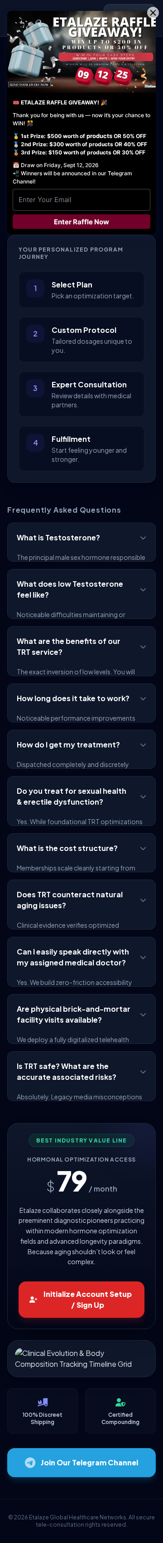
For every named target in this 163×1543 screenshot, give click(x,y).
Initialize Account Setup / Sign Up (87, 1299)
